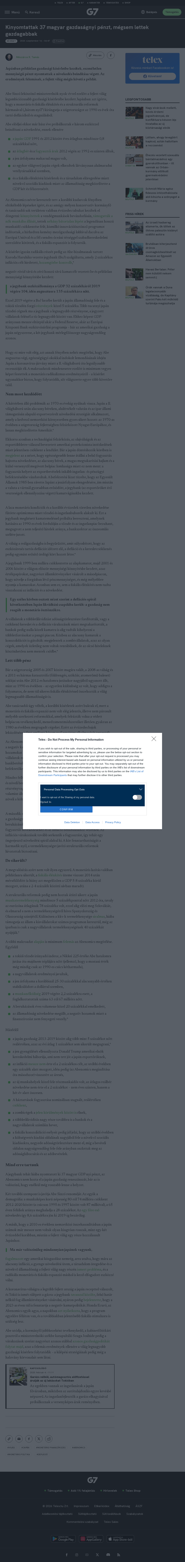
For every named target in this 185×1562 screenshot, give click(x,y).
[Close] (155, 739)
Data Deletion (72, 822)
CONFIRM (66, 809)
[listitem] (91, 789)
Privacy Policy (113, 822)
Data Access (92, 822)
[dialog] (92, 781)
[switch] (137, 797)
